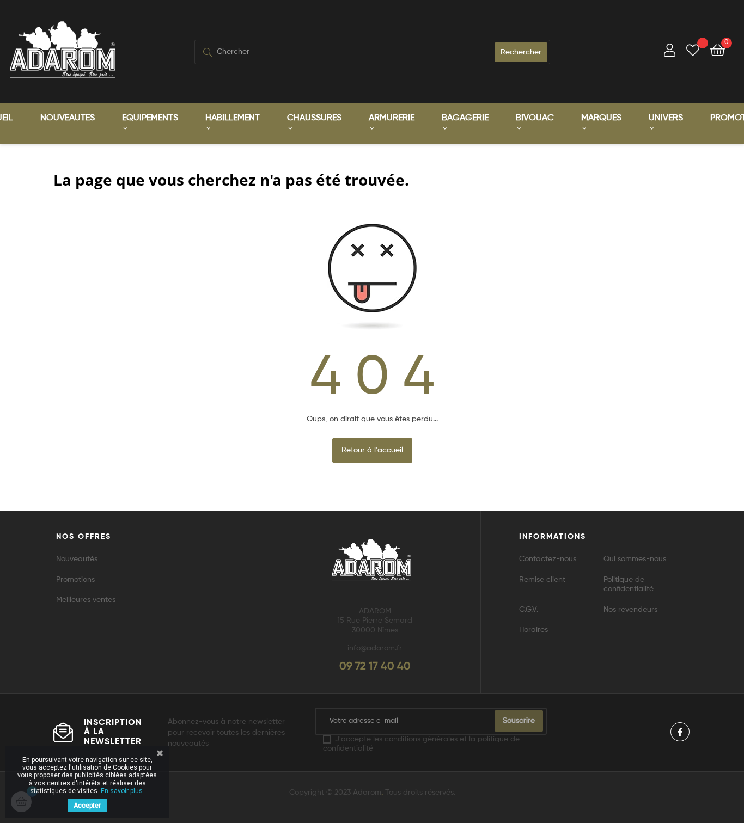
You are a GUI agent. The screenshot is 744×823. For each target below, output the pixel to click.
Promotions (75, 580)
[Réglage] (669, 52)
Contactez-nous (547, 559)
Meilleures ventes (85, 600)
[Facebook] (680, 731)
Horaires (533, 630)
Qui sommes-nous (634, 559)
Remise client (542, 580)
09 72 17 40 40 (375, 666)
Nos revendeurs (630, 609)
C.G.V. (528, 609)
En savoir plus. (122, 791)
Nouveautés (76, 559)
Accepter (87, 805)
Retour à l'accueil (372, 450)
